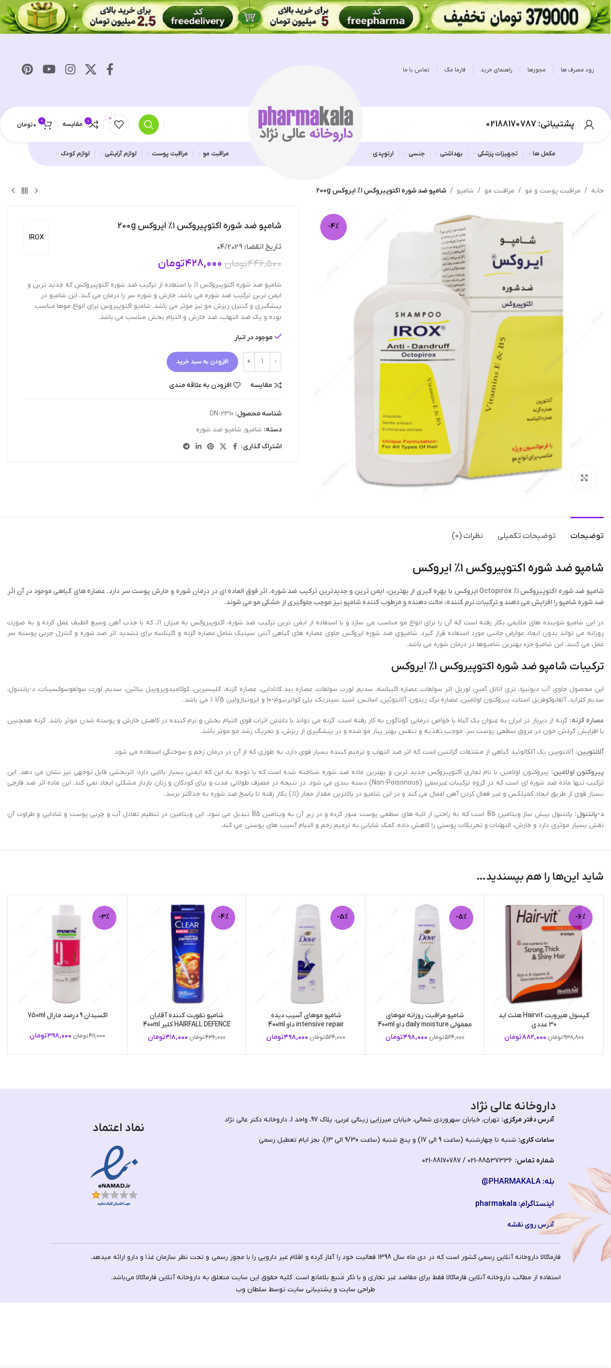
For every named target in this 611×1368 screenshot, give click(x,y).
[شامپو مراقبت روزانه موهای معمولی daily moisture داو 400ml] (425, 954)
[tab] (587, 531)
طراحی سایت (357, 1289)
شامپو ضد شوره (219, 429)
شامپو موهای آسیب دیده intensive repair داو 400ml (306, 1020)
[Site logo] (305, 123)
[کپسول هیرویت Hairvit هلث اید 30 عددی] (544, 954)
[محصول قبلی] (36, 191)
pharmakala (496, 1204)
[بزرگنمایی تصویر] (584, 478)
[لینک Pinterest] (27, 70)
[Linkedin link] (198, 447)
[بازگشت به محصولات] (24, 191)
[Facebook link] (109, 70)
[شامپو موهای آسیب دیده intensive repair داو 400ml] (306, 954)
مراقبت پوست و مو (553, 190)
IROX (36, 237)
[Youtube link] (49, 70)
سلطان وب (251, 1289)
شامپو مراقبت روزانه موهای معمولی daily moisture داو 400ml (425, 1020)
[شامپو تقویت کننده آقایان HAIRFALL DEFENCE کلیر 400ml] (187, 954)
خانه (597, 190)
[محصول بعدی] (13, 191)
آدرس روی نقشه (530, 1225)
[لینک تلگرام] (186, 447)
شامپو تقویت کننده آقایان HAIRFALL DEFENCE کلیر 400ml (186, 1020)
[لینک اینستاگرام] (70, 70)
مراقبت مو (499, 190)
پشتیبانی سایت (309, 1289)
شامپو (465, 190)
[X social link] (90, 70)
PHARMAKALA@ (511, 1182)
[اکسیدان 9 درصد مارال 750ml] (67, 954)
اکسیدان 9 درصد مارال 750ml (68, 1015)
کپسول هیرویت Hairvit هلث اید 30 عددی (543, 1020)
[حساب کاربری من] (589, 124)
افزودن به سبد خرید (202, 362)
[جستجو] (149, 124)
